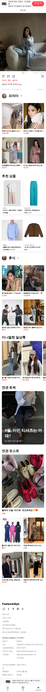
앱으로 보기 (38, 3)
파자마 (4, 80)
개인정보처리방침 (8, 625)
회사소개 (5, 614)
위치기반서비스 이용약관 (11, 628)
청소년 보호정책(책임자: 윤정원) (14, 632)
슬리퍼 (15, 80)
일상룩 (40, 89)
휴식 (9, 80)
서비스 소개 (6, 618)
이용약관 (5, 621)
